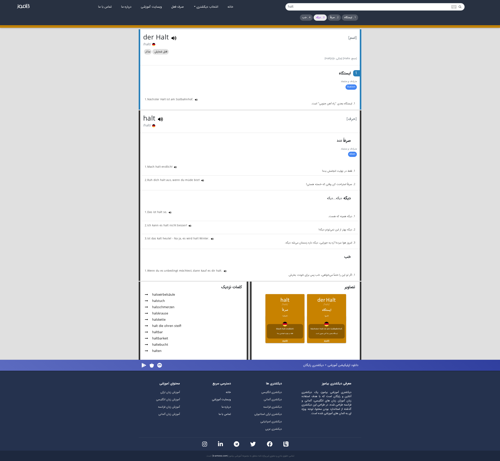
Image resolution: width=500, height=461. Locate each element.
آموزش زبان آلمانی (169, 414)
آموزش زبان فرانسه (169, 407)
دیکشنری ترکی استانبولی (268, 414)
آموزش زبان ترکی (170, 392)
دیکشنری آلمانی (273, 399)
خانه (230, 6)
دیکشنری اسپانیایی (271, 421)
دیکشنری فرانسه (272, 407)
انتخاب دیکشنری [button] (207, 6)
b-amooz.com (220, 456)
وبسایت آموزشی (151, 6)
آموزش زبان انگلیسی (168, 399)
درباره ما (126, 6)
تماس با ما (105, 6)
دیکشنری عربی (273, 429)
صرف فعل (177, 6)
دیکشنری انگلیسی (271, 392)
